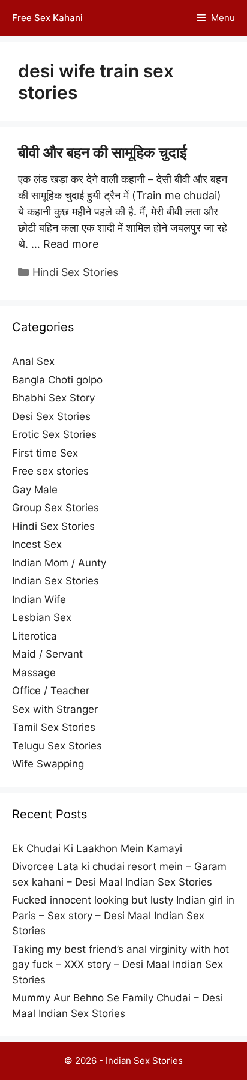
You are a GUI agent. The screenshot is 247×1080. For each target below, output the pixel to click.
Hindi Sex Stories (75, 272)
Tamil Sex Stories (53, 727)
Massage (34, 673)
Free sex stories (50, 471)
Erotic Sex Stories (54, 434)
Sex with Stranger (55, 709)
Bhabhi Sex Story (53, 398)
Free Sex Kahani (47, 17)
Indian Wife (39, 599)
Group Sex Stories (55, 508)
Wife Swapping (48, 764)
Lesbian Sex (41, 617)
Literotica (34, 636)
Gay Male (35, 490)
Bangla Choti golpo (57, 380)
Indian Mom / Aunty (59, 563)
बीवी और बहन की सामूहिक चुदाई (102, 152)
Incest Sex (37, 544)
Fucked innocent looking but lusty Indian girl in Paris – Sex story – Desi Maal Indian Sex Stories (123, 915)
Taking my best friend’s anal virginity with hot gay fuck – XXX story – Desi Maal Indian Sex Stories (120, 964)
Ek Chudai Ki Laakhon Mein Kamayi (97, 848)
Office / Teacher (50, 691)
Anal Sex (33, 361)
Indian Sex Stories (55, 581)
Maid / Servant (47, 654)
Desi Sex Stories (51, 416)
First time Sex (45, 453)
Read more (70, 244)
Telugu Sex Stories (57, 746)
